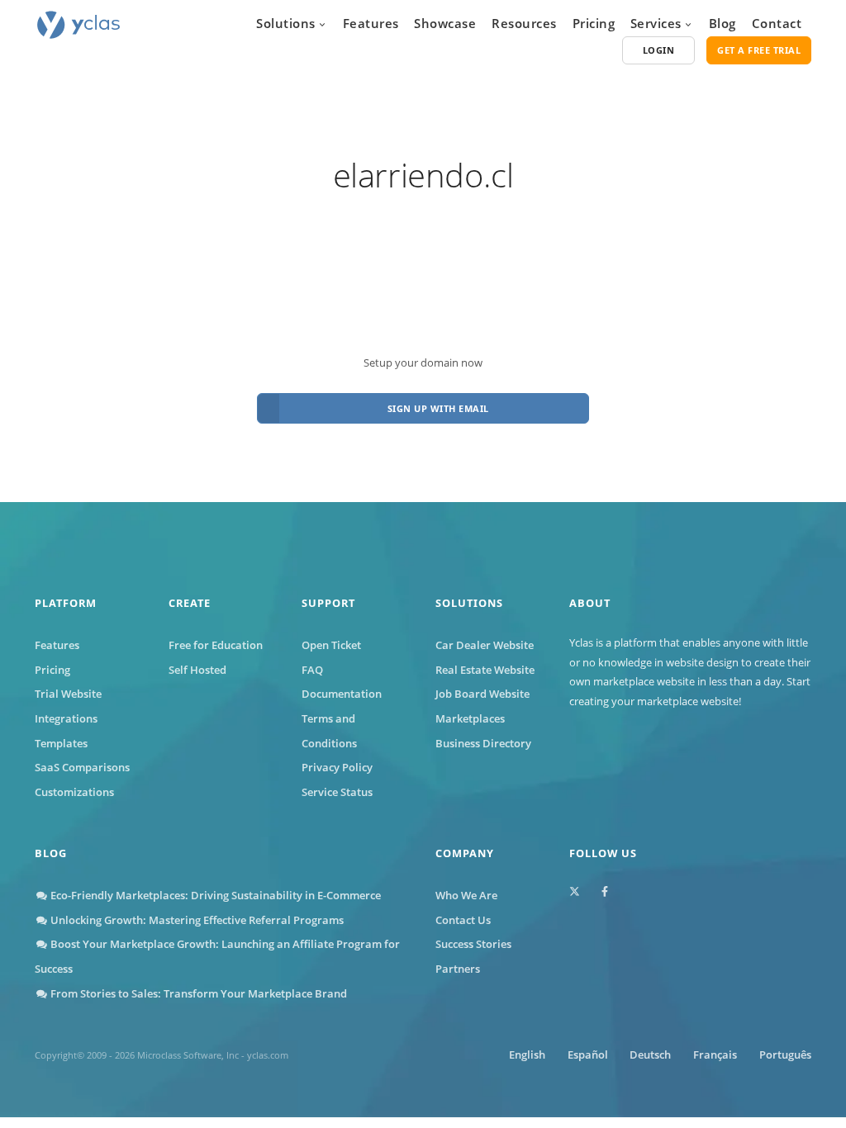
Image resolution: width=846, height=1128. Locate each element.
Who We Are (466, 895)
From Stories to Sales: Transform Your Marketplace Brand (197, 993)
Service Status (337, 791)
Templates (61, 743)
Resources (524, 23)
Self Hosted (197, 669)
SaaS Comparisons (82, 767)
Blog (722, 23)
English (527, 1054)
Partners (457, 968)
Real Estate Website (485, 669)
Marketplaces (470, 718)
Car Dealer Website (484, 644)
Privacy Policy (337, 767)
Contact (777, 23)
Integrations (66, 718)
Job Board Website (482, 693)
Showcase (445, 23)
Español (588, 1054)
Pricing (594, 23)
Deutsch (650, 1054)
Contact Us (463, 919)
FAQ (312, 669)
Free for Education (216, 644)
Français (715, 1054)
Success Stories (473, 943)
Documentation (342, 693)
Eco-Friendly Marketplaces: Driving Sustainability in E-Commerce (214, 895)
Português (785, 1054)
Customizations (74, 791)
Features (371, 23)
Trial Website (68, 693)
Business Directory (483, 743)
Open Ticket (331, 644)
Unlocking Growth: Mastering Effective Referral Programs (196, 919)
